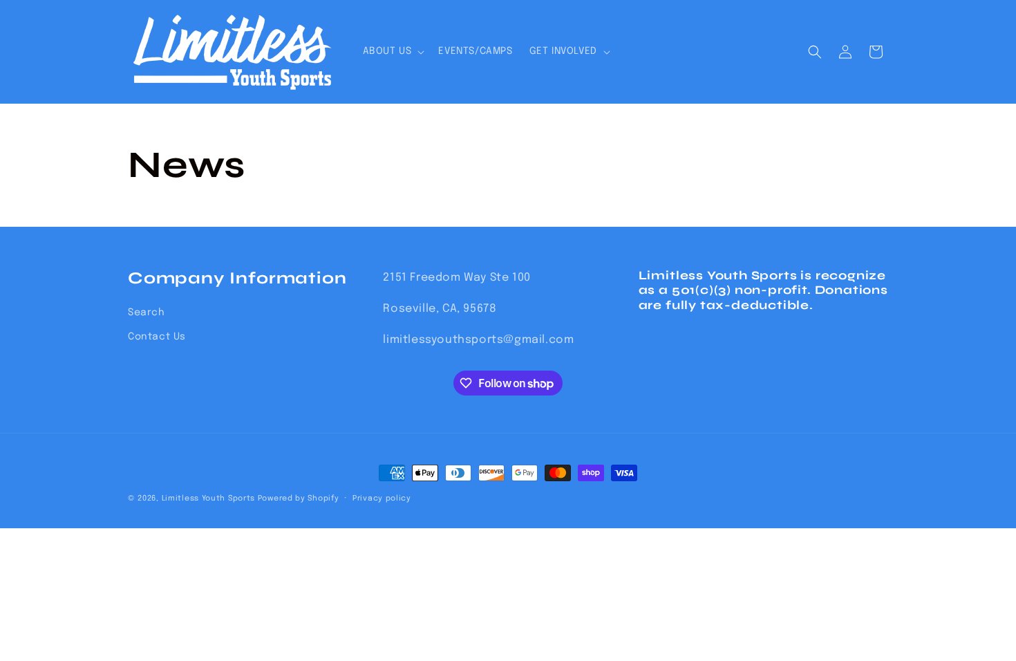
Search (146, 312)
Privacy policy (381, 498)
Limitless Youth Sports (208, 498)
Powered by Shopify (298, 498)
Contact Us (157, 337)
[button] (393, 51)
